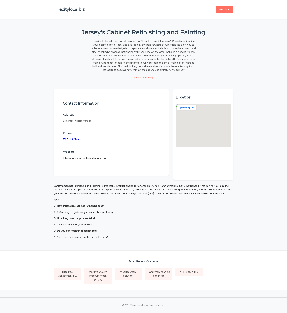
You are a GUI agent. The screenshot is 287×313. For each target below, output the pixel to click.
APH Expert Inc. (189, 271)
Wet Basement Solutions (128, 273)
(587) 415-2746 (71, 139)
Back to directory (143, 77)
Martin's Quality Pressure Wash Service (98, 275)
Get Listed (224, 9)
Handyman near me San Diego (158, 273)
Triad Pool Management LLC (67, 273)
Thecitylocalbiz (69, 9)
